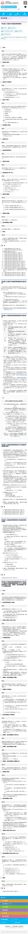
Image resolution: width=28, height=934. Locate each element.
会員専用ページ (4, 6)
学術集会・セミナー (8, 903)
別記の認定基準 (18, 387)
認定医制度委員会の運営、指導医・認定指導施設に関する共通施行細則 (14, 38)
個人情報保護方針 (4, 919)
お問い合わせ (17, 922)
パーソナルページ (12, 6)
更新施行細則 (19, 31)
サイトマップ (3, 922)
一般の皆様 (6, 916)
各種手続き (6, 906)
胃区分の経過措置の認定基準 (8, 31)
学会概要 (6, 900)
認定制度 (6, 910)
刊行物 (5, 913)
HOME (4, 897)
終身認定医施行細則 (6, 34)
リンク (16, 919)
